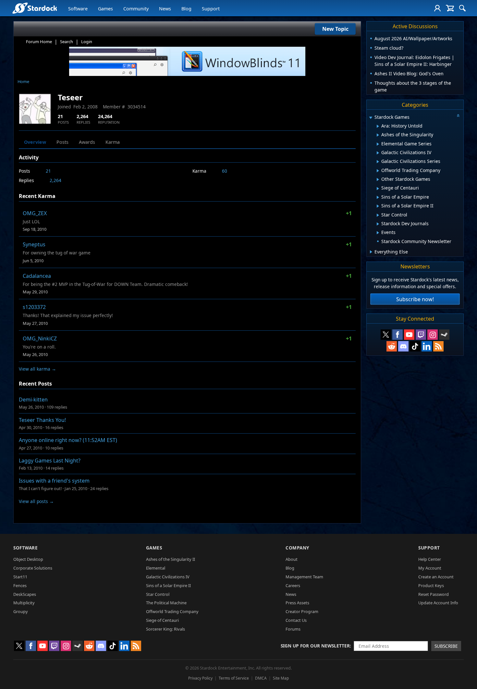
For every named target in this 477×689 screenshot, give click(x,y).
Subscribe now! (415, 299)
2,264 (55, 180)
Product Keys (431, 585)
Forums (293, 629)
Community (136, 9)
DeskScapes (24, 594)
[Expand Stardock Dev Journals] (378, 224)
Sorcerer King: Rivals (165, 629)
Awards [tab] (87, 142)
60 (224, 171)
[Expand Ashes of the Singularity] (378, 135)
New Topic (335, 28)
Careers (293, 585)
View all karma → (37, 369)
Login (86, 41)
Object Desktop (28, 559)
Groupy (20, 611)
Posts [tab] (62, 142)
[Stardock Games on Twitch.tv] (421, 334)
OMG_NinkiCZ (40, 338)
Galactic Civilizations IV (168, 577)
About (292, 559)
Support (211, 9)
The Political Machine (166, 603)
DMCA (261, 678)
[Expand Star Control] (378, 215)
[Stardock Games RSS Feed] (438, 346)
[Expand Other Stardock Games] (378, 179)
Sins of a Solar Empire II (168, 585)
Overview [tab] (35, 142)
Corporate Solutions (32, 568)
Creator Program (302, 611)
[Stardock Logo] (34, 8)
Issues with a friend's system (54, 480)
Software (78, 9)
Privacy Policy (200, 678)
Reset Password (433, 594)
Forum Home (39, 41)
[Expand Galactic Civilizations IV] (378, 152)
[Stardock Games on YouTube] (409, 334)
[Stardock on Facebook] (397, 334)
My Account (429, 568)
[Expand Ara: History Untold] (378, 126)
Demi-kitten (33, 399)
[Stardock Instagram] (432, 334)
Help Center (429, 559)
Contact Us (296, 620)
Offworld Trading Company (172, 611)
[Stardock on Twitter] (386, 334)
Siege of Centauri (162, 620)
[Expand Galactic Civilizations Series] (378, 161)
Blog (186, 9)
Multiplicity (24, 603)
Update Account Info (438, 603)
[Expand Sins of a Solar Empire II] (378, 206)
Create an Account (436, 577)
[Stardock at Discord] (403, 346)
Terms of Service (234, 678)
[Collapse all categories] (458, 115)
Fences (20, 585)
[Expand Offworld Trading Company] (378, 170)
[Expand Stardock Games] (370, 118)
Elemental (155, 568)
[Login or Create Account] (437, 8)
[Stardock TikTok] (415, 346)
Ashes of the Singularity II (170, 559)
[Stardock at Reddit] (392, 346)
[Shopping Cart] (450, 8)
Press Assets (297, 603)
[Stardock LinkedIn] (427, 346)
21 (48, 171)
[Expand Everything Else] (371, 251)
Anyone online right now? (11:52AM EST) (68, 440)
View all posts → (36, 501)
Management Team (304, 577)
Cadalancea (37, 275)
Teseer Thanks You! (42, 420)
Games (105, 9)
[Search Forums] (462, 8)
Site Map (281, 678)
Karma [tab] (112, 142)
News (165, 9)
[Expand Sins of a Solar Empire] (378, 197)
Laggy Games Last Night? (49, 460)
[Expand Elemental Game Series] (378, 144)
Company (297, 548)
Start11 (20, 577)
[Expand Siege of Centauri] (378, 188)
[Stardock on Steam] (444, 334)
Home (23, 81)
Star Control (157, 594)
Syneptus (34, 244)
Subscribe (446, 646)
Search (66, 41)
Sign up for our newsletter (315, 646)
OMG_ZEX (35, 213)
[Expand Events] (378, 232)
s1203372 (34, 307)
